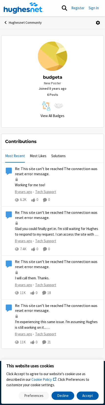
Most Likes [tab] (38, 155)
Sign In (94, 8)
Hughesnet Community (25, 22)
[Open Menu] (97, 22)
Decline (63, 395)
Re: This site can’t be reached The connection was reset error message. (56, 171)
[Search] (64, 8)
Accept (87, 395)
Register (77, 8)
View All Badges (52, 115)
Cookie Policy (42, 379)
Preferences (33, 395)
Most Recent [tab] (15, 155)
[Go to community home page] (24, 8)
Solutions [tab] (58, 155)
